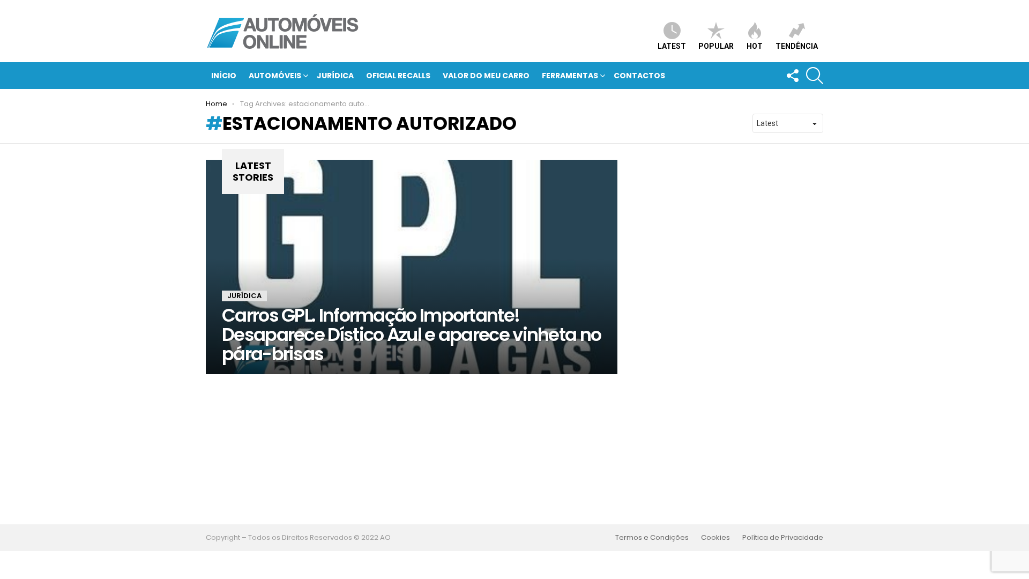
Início (223, 75)
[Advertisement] (514, 449)
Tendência (797, 46)
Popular (716, 46)
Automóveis (275, 75)
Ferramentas (570, 75)
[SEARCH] (814, 75)
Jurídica (335, 75)
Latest (672, 46)
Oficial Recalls (398, 75)
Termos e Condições (652, 537)
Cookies (715, 537)
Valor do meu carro (486, 75)
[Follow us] (792, 75)
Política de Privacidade (782, 537)
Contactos (639, 75)
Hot (755, 46)
